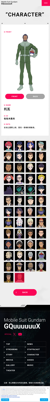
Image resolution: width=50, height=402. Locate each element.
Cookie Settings (5, 399)
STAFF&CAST (33, 349)
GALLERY (10, 365)
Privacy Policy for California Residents (9, 395)
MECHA (9, 360)
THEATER (10, 370)
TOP (8, 344)
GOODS (30, 360)
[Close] (47, 388)
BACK (25, 292)
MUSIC (30, 365)
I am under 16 (44, 399)
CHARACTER (33, 355)
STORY (9, 355)
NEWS (30, 344)
